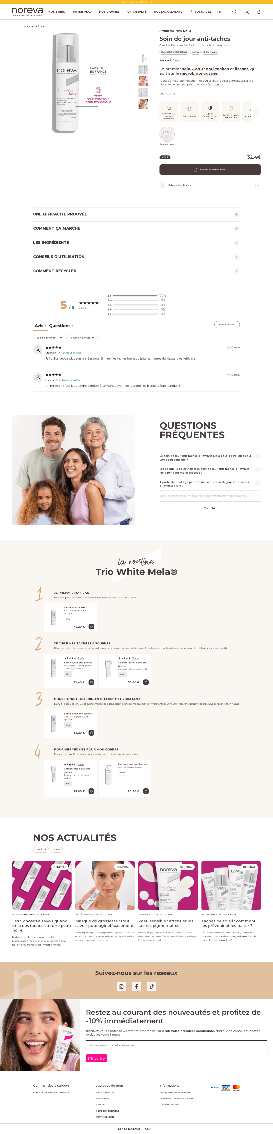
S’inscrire (96, 1046)
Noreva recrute (103, 1081)
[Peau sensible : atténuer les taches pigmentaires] (168, 879)
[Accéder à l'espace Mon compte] (246, 11)
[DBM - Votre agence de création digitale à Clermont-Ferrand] (146, 1118)
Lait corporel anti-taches (131, 760)
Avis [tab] (40, 323)
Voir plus (210, 504)
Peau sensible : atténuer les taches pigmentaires (162, 916)
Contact (100, 1093)
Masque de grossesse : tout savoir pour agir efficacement (105, 916)
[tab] (60, 324)
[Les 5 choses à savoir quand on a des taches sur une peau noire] (42, 879)
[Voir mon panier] (259, 12)
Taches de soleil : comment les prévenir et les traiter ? (227, 916)
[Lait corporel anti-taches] (109, 773)
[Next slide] (256, 110)
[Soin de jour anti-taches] (54, 667)
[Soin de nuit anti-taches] (54, 720)
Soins (56, 842)
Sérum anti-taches (73, 604)
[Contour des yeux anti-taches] (54, 773)
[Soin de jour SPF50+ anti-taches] (109, 667)
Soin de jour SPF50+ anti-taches (131, 661)
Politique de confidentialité (171, 1081)
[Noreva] (27, 12)
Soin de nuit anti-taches (76, 710)
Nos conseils (102, 1087)
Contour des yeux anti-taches (76, 766)
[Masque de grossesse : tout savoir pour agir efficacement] (105, 879)
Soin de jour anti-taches (76, 659)
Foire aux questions (106, 1099)
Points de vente (103, 1105)
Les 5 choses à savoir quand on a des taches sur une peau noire (41, 916)
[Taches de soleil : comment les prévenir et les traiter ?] (231, 879)
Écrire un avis (228, 322)
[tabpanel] (136, 361)
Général (41, 842)
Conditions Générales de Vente (48, 1081)
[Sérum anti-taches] (54, 614)
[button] (136, 293)
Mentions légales (167, 1093)
